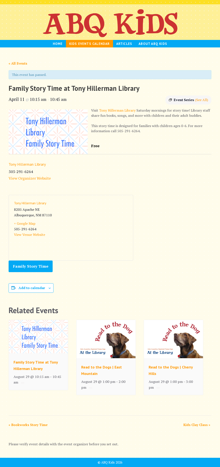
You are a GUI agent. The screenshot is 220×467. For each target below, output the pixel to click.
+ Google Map (24, 223)
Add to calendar (31, 287)
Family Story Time (30, 266)
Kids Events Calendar (89, 44)
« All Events (18, 63)
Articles (124, 44)
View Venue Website (29, 234)
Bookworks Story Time (28, 425)
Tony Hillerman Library (117, 110)
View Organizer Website (30, 178)
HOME (58, 44)
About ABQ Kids (153, 44)
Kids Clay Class (196, 425)
